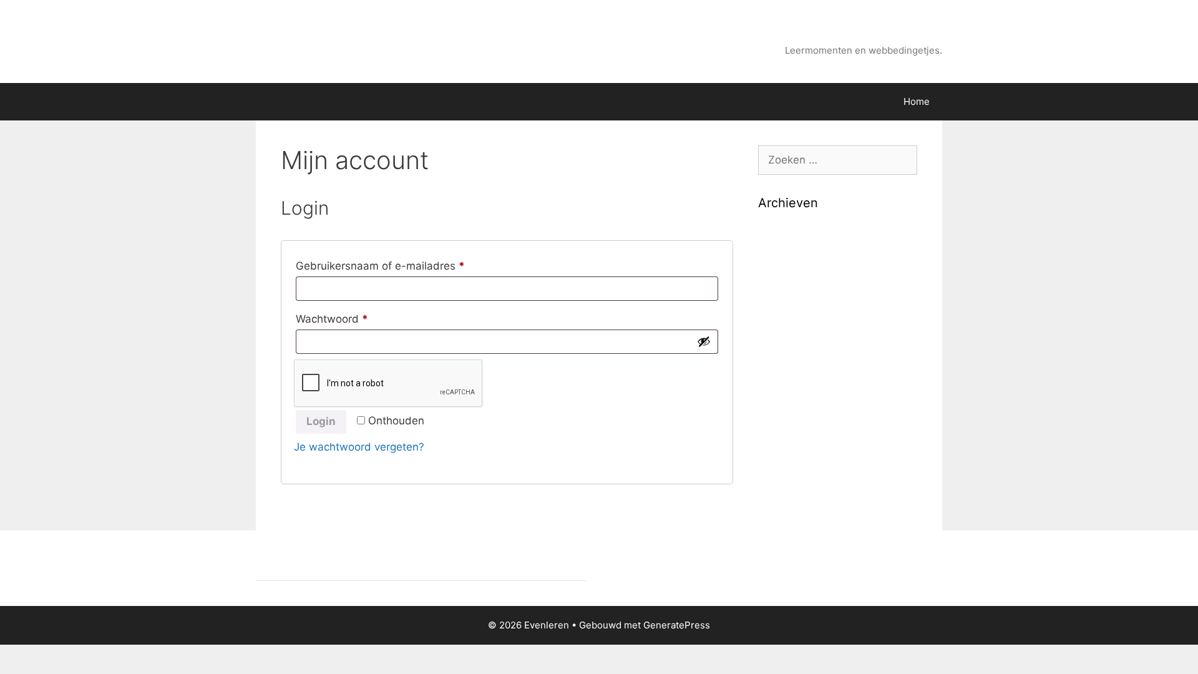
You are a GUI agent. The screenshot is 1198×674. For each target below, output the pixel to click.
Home (916, 101)
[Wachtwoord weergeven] (704, 341)
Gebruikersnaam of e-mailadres (397, 265)
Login (321, 421)
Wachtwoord (349, 318)
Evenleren (903, 34)
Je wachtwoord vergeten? (359, 447)
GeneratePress (676, 625)
